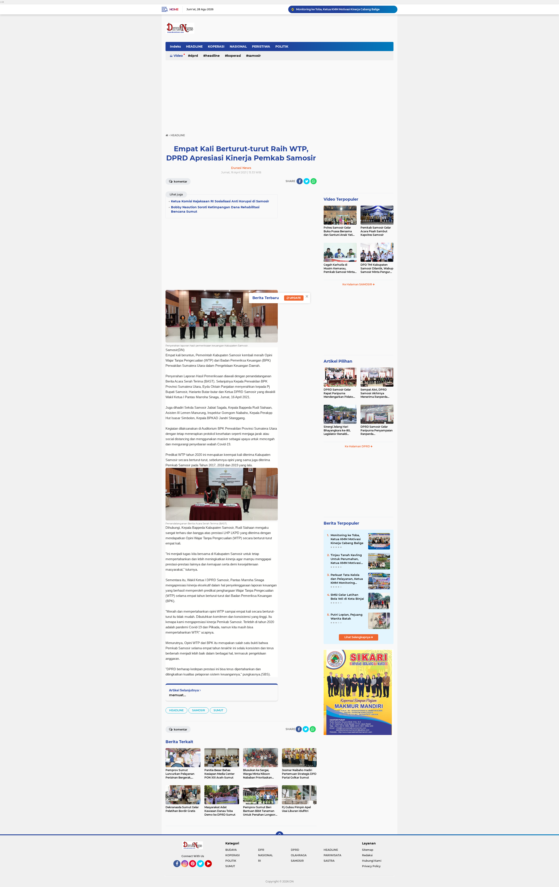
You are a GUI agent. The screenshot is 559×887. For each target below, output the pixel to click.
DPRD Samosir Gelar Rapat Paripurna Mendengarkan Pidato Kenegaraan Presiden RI (339, 393)
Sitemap (367, 849)
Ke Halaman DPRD (358, 446)
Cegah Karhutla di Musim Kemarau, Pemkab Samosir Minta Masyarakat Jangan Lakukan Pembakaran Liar (339, 268)
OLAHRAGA (299, 855)
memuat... (177, 695)
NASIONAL (238, 46)
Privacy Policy (371, 866)
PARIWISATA (332, 855)
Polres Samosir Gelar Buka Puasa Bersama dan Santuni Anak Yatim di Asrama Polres (339, 231)
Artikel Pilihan (338, 361)
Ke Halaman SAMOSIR (357, 284)
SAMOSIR (254, 56)
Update (295, 298)
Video (178, 56)
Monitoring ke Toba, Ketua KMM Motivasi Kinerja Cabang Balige (347, 539)
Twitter (202, 869)
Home (173, 9)
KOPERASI (216, 46)
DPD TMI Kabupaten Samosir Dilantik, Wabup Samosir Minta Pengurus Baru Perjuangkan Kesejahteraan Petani (377, 268)
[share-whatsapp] (314, 181)
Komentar (180, 181)
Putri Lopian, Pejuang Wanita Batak (346, 616)
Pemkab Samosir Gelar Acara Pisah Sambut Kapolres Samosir (376, 231)
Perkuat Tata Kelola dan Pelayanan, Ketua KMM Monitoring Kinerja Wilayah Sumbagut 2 (347, 579)
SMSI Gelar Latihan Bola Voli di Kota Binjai (347, 596)
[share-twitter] (307, 181)
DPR (261, 849)
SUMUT (218, 710)
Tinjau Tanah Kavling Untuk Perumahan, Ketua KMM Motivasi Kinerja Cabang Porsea (344, 9)
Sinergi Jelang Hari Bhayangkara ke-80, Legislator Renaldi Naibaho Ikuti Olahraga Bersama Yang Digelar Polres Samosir (339, 430)
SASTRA (329, 860)
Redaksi (367, 855)
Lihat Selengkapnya (357, 637)
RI (259, 860)
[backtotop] (279, 835)
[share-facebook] (300, 181)
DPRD (194, 56)
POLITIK (281, 46)
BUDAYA (231, 849)
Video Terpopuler (341, 199)
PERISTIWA (261, 46)
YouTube (211, 869)
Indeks (175, 46)
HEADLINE (194, 46)
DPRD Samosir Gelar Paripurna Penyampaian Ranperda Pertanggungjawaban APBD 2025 (377, 430)
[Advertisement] (279, 94)
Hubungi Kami (371, 860)
